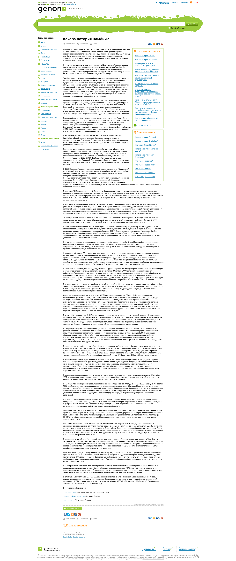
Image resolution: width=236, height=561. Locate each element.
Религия (44, 128)
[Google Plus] (162, 43)
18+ (196, 2)
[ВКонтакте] (149, 43)
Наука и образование (49, 107)
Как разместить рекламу (188, 548)
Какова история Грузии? (145, 56)
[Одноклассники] (154, 43)
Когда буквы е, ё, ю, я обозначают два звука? (145, 64)
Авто (42, 42)
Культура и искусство (49, 92)
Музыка (44, 103)
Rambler (75, 537)
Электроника (45, 149)
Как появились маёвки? (145, 173)
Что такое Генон (148, 548)
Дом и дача (45, 64)
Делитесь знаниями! (76, 8)
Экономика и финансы (49, 146)
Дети (42, 53)
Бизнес (43, 46)
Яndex (70, 537)
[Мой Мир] (156, 43)
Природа (44, 121)
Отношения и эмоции (49, 117)
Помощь (175, 2)
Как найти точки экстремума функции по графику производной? (147, 77)
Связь (43, 131)
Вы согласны (167, 548)
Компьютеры (45, 89)
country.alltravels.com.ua (75, 496)
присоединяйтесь (70, 4)
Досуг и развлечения (49, 67)
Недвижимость (46, 110)
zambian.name (70, 492)
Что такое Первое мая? (145, 165)
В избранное (84, 43)
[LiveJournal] (159, 43)
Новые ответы (46, 114)
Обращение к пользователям (153, 559)
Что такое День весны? (145, 177)
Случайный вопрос (178, 28)
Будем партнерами (149, 550)
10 (149, 125)
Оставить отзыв (73, 509)
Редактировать (70, 43)
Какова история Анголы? (145, 137)
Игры (43, 78)
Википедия (82, 537)
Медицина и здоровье (49, 99)
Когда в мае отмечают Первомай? (144, 156)
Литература (45, 96)
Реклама (184, 2)
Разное (43, 124)
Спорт (43, 135)
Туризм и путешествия (50, 139)
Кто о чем (166, 550)
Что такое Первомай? (144, 161)
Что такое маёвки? (143, 169)
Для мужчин (45, 60)
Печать (95, 43)
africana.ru (69, 500)
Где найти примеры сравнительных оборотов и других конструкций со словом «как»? (148, 93)
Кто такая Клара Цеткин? (145, 145)
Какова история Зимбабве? (146, 141)
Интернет (44, 82)
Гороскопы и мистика (49, 49)
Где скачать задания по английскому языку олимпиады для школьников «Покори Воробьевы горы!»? (148, 111)
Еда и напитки (46, 71)
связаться (47, 557)
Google (65, 537)
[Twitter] (151, 43)
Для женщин (45, 57)
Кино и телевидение (48, 85)
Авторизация (164, 2)
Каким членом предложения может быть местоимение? (147, 70)
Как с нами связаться (187, 550)
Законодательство (48, 74)
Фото (43, 142)
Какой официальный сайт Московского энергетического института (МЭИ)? (147, 102)
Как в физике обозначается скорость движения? (146, 119)
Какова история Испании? (146, 59)
